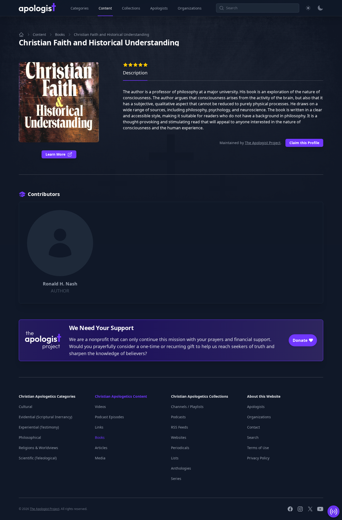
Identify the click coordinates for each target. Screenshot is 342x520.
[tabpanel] (223, 114)
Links (99, 427)
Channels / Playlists (187, 406)
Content (105, 8)
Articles (101, 447)
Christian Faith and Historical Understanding (111, 34)
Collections (131, 8)
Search (253, 437)
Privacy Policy (258, 458)
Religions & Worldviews (38, 447)
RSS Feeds (179, 427)
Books (60, 34)
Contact (253, 427)
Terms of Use (258, 447)
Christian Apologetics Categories (47, 396)
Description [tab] (135, 73)
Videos (100, 406)
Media (100, 458)
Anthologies (181, 468)
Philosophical (30, 437)
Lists (175, 458)
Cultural (25, 406)
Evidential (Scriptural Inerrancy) (45, 416)
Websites (178, 437)
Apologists (159, 8)
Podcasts (178, 416)
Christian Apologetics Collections (199, 396)
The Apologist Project (262, 142)
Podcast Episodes (109, 416)
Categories (80, 8)
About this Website (263, 396)
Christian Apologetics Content (121, 396)
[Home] (21, 34)
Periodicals (180, 447)
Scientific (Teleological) (38, 458)
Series (176, 478)
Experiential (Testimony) (39, 427)
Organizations (190, 8)
